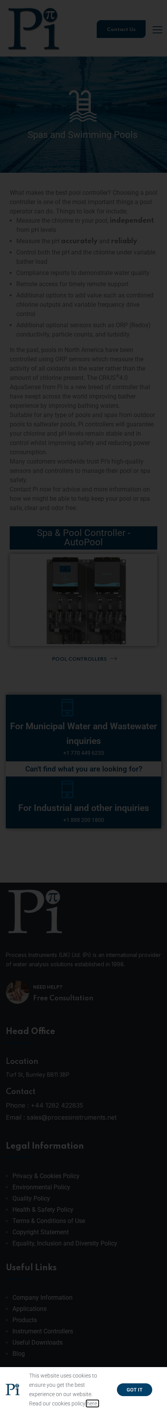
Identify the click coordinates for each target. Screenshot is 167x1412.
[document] (83, 706)
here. (92, 1403)
